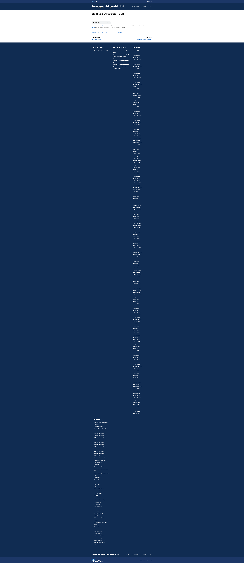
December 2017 (137, 203)
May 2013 (136, 301)
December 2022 (137, 93)
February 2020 (137, 153)
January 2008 (137, 406)
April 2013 (136, 303)
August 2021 (137, 124)
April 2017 (136, 214)
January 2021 (137, 133)
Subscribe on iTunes (135, 6)
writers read (96, 544)
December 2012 (137, 312)
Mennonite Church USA (121, 32)
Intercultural (97, 504)
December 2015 (137, 245)
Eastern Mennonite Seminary (98, 25)
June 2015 (136, 256)
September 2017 (138, 209)
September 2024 (138, 66)
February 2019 (137, 176)
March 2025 (136, 53)
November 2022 (137, 95)
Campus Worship (98, 462)
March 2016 (136, 238)
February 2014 (137, 283)
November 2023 (137, 80)
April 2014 (136, 279)
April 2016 (136, 236)
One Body (96, 515)
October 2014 (137, 272)
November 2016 (137, 225)
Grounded (96, 495)
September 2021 (138, 122)
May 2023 (136, 86)
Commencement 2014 (98, 32)
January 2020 (137, 156)
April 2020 (136, 149)
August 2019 (137, 167)
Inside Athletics (97, 502)
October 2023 (137, 82)
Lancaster (96, 508)
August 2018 (137, 189)
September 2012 (138, 319)
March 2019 (136, 173)
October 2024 (137, 64)
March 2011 (136, 353)
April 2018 (136, 194)
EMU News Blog (144, 6)
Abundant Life (97, 455)
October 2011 (137, 341)
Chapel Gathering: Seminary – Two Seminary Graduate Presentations (121, 59)
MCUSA (93, 27)
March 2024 (136, 71)
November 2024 (137, 62)
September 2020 (138, 142)
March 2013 (136, 306)
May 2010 (136, 368)
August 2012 (137, 321)
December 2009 (137, 379)
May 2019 (136, 169)
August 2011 (137, 346)
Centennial (96, 464)
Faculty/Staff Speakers (99, 491)
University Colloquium (99, 535)
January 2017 (137, 221)
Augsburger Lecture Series (100, 460)
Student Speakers (98, 531)
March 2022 (136, 109)
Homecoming (97, 497)
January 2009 (137, 395)
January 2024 (137, 75)
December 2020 (137, 135)
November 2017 (137, 205)
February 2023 (137, 91)
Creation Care (97, 479)
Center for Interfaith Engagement (101, 466)
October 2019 (137, 162)
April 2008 (136, 404)
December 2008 (137, 397)
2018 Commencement (99, 453)
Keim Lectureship (98, 506)
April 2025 (136, 50)
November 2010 (137, 362)
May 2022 (136, 104)
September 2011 (138, 344)
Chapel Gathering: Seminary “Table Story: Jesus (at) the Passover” (121, 55)
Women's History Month (99, 542)
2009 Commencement (99, 433)
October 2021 (137, 120)
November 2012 (137, 315)
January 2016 (137, 243)
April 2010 (136, 371)
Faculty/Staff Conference (99, 488)
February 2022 (137, 111)
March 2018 (136, 196)
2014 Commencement (107, 17)
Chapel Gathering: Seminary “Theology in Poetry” (119, 67)
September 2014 (138, 274)
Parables (96, 520)
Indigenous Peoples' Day (99, 500)
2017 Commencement (99, 451)
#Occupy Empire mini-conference (101, 428)
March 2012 (136, 332)
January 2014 (137, 285)
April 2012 (136, 330)
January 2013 (137, 310)
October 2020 (137, 140)
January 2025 (137, 57)
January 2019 (137, 178)
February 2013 (137, 308)
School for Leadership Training (101, 522)
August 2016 (137, 232)
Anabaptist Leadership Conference (101, 457)
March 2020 (136, 151)
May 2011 (136, 348)
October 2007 (137, 411)
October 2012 (137, 317)
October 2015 (137, 250)
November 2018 (137, 182)
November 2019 (137, 160)
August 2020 (137, 144)
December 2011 (137, 339)
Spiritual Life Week (98, 529)
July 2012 (136, 324)
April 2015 (136, 259)
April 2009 (136, 388)
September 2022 (138, 100)
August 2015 (137, 254)
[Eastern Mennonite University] (97, 560)
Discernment (97, 484)
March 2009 (136, 391)
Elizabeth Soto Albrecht (108, 32)
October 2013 (137, 292)
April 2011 (136, 350)
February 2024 (137, 73)
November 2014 (137, 270)
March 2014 (136, 281)
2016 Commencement (99, 449)
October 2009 (137, 384)
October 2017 (137, 207)
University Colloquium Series (100, 538)
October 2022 (137, 97)
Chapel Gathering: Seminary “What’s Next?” (121, 51)
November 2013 (137, 290)
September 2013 (138, 294)
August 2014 (137, 276)
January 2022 (137, 113)
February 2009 (137, 393)
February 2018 (137, 198)
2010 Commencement (99, 435)
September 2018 (138, 187)
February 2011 (137, 355)
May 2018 (136, 191)
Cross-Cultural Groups (99, 482)
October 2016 (137, 227)
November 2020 (137, 138)
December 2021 (137, 115)
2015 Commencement (99, 446)
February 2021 (137, 131)
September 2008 (138, 400)
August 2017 (137, 212)
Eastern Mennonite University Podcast (108, 6)
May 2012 (136, 328)
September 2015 (138, 252)
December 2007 (137, 409)
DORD (95, 486)
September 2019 (138, 165)
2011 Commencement (99, 437)
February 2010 (137, 375)
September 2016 (138, 229)
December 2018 (137, 180)
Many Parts (96, 511)
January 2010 (137, 377)
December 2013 (137, 288)
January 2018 (137, 200)
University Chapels (98, 533)
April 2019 (136, 171)
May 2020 (136, 147)
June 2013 (136, 299)
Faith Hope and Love (98, 493)
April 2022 (136, 106)
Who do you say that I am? (99, 540)
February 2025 (137, 55)
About (127, 554)
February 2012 (137, 335)
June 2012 (136, 326)
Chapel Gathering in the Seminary (101, 473)
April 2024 (136, 68)
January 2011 (137, 357)
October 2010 (137, 364)
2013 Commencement (99, 442)
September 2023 (138, 84)
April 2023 (136, 88)
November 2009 (137, 382)
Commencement (116, 17)
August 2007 (137, 413)
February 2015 (137, 263)
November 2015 (137, 247)
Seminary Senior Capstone (100, 526)
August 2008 (137, 402)
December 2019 (137, 158)
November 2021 (137, 118)
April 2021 (136, 126)
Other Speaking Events (99, 517)
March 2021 (136, 129)
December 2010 (137, 359)
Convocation (97, 477)
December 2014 (137, 268)
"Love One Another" (98, 426)
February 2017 (137, 218)
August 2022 (137, 102)
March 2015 (136, 261)
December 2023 (137, 77)
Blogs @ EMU (149, 1)
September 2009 (138, 386)
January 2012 (137, 337)
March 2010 (136, 373)
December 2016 (137, 223)
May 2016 (136, 234)
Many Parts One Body (98, 513)
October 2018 (137, 185)
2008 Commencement (99, 431)
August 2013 (137, 297)
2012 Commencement (99, 440)
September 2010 (138, 366)
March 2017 (136, 216)
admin (93, 17)
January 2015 (137, 265)
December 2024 (137, 59)
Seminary (123, 17)
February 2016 (137, 241)
